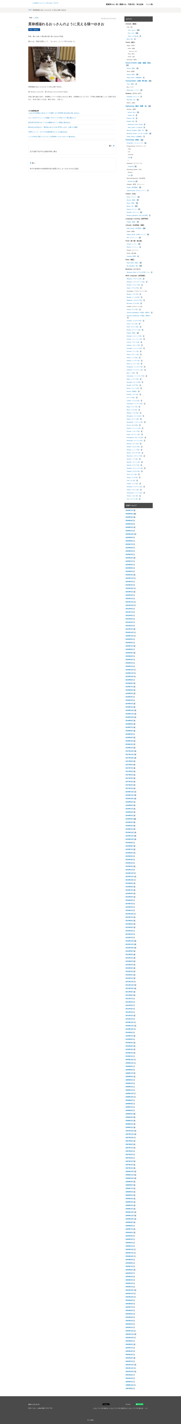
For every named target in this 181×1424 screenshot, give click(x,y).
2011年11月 (130, 985)
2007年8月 (129, 1144)
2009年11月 (130, 1063)
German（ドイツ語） (133, 351)
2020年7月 (129, 646)
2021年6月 (129, 615)
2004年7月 (129, 1266)
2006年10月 (130, 1178)
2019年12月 (130, 670)
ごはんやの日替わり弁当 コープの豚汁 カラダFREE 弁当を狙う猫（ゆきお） (54, 113)
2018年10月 (130, 717)
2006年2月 (129, 1205)
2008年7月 (129, 1107)
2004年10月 (130, 1256)
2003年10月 (130, 1297)
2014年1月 (129, 910)
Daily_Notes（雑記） (133, 262)
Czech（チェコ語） (132, 324)
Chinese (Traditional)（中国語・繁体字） (139, 315)
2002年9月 (129, 1341)
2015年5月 (129, 856)
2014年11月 (130, 876)
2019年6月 (129, 690)
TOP (29, 10)
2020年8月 (129, 642)
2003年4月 (129, 1317)
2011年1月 (129, 1019)
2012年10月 (130, 948)
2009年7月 (129, 1073)
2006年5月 (129, 1195)
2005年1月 (129, 1246)
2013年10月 (130, 914)
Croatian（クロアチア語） (134, 320)
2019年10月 (130, 676)
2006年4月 (129, 1198)
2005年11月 (130, 1215)
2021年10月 (130, 605)
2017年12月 (130, 751)
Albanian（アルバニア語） (134, 279)
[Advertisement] (72, 188)
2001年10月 (130, 1371)
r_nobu (36, 17)
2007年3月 (129, 1161)
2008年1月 (129, 1127)
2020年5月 (129, 653)
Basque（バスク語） (133, 294)
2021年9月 (129, 608)
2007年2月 (129, 1164)
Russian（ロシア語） (133, 443)
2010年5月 (129, 1042)
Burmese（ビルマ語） (133, 303)
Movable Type (131, 181)
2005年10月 (130, 1219)
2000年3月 (129, 1381)
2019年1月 (129, 707)
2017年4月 (129, 778)
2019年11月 (130, 673)
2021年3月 (129, 622)
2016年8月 (129, 805)
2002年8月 (129, 1344)
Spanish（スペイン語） (134, 462)
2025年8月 (129, 541)
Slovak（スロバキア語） (134, 453)
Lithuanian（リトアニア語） (135, 403)
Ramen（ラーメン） (133, 247)
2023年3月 (129, 585)
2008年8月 (129, 1103)
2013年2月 (129, 934)
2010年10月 (130, 1029)
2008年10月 (130, 1097)
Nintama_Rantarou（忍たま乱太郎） (138, 215)
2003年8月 (129, 1303)
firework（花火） (132, 112)
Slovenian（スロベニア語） (135, 456)
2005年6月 (129, 1232)
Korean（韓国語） (132, 391)
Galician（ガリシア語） (134, 345)
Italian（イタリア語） (133, 379)
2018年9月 (129, 720)
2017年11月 (130, 754)
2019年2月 (129, 703)
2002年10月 (130, 1337)
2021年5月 (129, 619)
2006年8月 (129, 1185)
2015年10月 (130, 839)
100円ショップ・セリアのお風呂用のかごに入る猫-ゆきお (47, 132)
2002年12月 (130, 1331)
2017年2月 (129, 785)
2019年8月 (129, 683)
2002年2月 (129, 1358)
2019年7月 (129, 686)
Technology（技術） (133, 140)
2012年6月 (129, 961)
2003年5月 (129, 1314)
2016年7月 (129, 809)
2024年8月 (129, 568)
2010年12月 (130, 1022)
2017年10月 (130, 758)
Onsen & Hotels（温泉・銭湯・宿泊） (139, 63)
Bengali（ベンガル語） (133, 297)
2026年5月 (129, 517)
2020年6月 (129, 649)
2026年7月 (129, 510)
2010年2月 (129, 1053)
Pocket (128, 1404)
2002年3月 (129, 1354)
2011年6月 (129, 1002)
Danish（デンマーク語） (134, 330)
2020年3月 (129, 659)
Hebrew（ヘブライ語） (134, 360)
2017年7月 (129, 768)
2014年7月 (129, 890)
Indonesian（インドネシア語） (136, 376)
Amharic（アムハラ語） (134, 285)
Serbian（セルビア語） (134, 446)
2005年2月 (129, 1242)
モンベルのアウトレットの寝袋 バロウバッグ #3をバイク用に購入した (52, 118)
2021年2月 (129, 625)
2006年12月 (130, 1171)
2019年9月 (129, 680)
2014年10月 (130, 880)
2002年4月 (129, 1351)
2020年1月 (129, 666)
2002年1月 (129, 1361)
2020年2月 (129, 663)
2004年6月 (129, 1270)
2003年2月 (129, 1324)
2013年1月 (129, 937)
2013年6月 (129, 920)
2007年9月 (129, 1141)
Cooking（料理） (132, 256)
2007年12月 (130, 1131)
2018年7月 (129, 727)
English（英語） (131, 222)
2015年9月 (129, 842)
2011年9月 (129, 992)
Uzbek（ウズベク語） (133, 489)
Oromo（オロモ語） (133, 425)
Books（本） (130, 206)
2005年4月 (129, 1236)
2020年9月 (129, 639)
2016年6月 (129, 812)
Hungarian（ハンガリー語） (135, 367)
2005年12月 (130, 1212)
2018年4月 (129, 737)
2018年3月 (129, 741)
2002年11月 (130, 1334)
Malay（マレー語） (132, 406)
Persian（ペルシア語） (133, 431)
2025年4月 (129, 554)
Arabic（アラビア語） (133, 288)
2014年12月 (130, 873)
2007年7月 (129, 1148)
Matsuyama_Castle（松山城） (135, 124)
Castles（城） (131, 121)
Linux (129, 175)
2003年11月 (130, 1293)
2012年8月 (129, 954)
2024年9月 (129, 564)
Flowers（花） (131, 118)
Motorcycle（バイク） (133, 90)
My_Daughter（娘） (133, 266)
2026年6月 (129, 514)
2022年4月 (129, 595)
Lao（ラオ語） (131, 397)
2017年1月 (129, 788)
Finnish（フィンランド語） (135, 339)
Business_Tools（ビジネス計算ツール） (138, 272)
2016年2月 (129, 825)
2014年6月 (129, 893)
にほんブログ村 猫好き (100, 1408)
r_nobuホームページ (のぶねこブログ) (45, 3)
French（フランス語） (133, 342)
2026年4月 (129, 520)
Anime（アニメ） (132, 197)
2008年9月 (129, 1100)
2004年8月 (129, 1263)
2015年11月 (130, 836)
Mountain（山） (131, 99)
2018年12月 (130, 710)
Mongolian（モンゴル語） (134, 416)
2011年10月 (130, 988)
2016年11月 (130, 795)
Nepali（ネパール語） (133, 419)
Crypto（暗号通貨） (133, 187)
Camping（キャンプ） (133, 96)
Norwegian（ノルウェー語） (135, 422)
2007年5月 (129, 1154)
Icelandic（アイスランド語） (135, 370)
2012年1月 (129, 978)
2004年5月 (129, 1273)
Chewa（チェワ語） (133, 309)
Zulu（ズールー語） (133, 499)
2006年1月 (129, 1209)
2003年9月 (129, 1300)
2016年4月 (129, 819)
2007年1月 (129, 1168)
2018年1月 (129, 747)
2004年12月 (130, 1249)
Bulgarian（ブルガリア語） (135, 300)
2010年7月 (129, 1036)
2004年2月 (129, 1283)
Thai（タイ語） (131, 480)
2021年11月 (130, 602)
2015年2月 (129, 866)
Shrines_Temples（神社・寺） (136, 130)
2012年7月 (129, 958)
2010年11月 (130, 1025)
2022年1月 (129, 598)
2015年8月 (129, 846)
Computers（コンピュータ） (135, 143)
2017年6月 (129, 771)
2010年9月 (129, 1032)
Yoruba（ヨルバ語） (133, 496)
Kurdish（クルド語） (133, 394)
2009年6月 (129, 1076)
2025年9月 (129, 537)
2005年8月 (129, 1226)
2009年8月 (129, 1070)
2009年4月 (129, 1083)
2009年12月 (130, 1059)
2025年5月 (129, 551)
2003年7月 (129, 1307)
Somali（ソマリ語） (133, 459)
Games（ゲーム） (132, 209)
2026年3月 (129, 524)
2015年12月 (130, 832)
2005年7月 (129, 1229)
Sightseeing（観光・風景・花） (137, 106)
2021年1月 (129, 629)
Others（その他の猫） (133, 36)
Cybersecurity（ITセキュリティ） (137, 190)
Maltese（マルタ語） (133, 413)
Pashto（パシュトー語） (134, 428)
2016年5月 (129, 815)
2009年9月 (129, 1066)
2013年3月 (129, 931)
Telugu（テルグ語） (133, 477)
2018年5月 (129, 734)
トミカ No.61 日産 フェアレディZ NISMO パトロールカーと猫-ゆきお (51, 136)
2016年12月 (130, 792)
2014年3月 (129, 903)
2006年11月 (130, 1175)
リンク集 (149, 4)
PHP (129, 157)
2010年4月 (129, 1046)
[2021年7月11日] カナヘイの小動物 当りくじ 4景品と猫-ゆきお (49, 122)
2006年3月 (129, 1202)
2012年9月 (129, 951)
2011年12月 (130, 981)
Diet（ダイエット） (132, 237)
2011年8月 (129, 995)
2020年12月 (130, 632)
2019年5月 (129, 693)
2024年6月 (129, 571)
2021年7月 (129, 612)
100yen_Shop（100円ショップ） (136, 234)
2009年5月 (129, 1080)
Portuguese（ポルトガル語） (135, 437)
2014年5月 (129, 897)
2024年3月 (129, 575)
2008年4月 (129, 1117)
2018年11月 (130, 714)
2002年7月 (129, 1348)
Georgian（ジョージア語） (135, 348)
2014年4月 (129, 900)
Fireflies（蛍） (131, 115)
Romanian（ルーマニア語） (135, 440)
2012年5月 (129, 964)
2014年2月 (129, 907)
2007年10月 (130, 1137)
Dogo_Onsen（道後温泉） (135, 77)
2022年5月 (129, 592)
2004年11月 (130, 1253)
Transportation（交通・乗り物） (137, 81)
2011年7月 (129, 998)
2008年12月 (130, 1093)
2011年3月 (129, 1012)
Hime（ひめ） (131, 33)
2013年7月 (129, 917)
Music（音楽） (131, 203)
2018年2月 (129, 744)
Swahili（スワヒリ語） (133, 465)
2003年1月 (129, 1327)
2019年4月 (129, 697)
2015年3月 (129, 863)
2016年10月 (130, 798)
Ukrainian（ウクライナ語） (135, 486)
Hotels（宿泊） (131, 74)
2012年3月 (129, 971)
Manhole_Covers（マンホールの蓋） (138, 133)
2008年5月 (129, 1114)
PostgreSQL (131, 166)
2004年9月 (129, 1259)
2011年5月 (129, 1005)
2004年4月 (129, 1276)
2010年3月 (129, 1049)
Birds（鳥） (130, 39)
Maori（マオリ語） (132, 410)
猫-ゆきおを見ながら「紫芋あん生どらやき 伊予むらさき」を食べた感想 (52, 127)
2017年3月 (129, 781)
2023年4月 (129, 581)
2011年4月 (129, 1009)
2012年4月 (129, 968)
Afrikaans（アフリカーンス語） (136, 282)
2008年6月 (129, 1110)
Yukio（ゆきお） (34, 29)
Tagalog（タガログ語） (134, 471)
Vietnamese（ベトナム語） (135, 493)
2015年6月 (129, 853)
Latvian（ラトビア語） (133, 400)
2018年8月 (129, 724)
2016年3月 (129, 822)
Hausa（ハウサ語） (132, 357)
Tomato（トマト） (132, 244)
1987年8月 (129, 1388)
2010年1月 (129, 1056)
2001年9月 (129, 1375)
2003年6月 (129, 1310)
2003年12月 (130, 1290)
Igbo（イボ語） (131, 373)
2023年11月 (130, 578)
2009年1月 (129, 1090)
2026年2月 (129, 527)
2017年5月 (129, 775)
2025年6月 (129, 547)
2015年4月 (129, 859)
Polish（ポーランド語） (134, 434)
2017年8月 (129, 764)
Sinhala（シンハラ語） (133, 450)
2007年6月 (129, 1151)
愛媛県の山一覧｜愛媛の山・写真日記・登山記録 (124, 4)
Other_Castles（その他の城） (135, 127)
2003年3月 (129, 1320)
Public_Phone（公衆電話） (135, 136)
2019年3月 (129, 700)
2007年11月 (130, 1134)
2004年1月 (129, 1287)
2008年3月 (129, 1120)
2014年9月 (129, 883)
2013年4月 (129, 927)
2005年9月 (129, 1222)
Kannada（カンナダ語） (134, 382)
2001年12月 (130, 1365)
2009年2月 (129, 1087)
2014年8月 (129, 886)
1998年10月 (130, 1385)
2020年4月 (129, 656)
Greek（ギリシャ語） (133, 354)
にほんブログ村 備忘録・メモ (138, 1408)
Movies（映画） (131, 200)
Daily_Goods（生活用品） (134, 228)
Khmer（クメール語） (133, 388)
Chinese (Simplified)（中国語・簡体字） (139, 312)
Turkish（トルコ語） (133, 483)
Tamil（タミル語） (132, 474)
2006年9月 (129, 1181)
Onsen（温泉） (131, 68)
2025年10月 (130, 534)
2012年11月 (130, 944)
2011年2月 (129, 1015)
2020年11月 (130, 636)
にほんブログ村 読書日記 (118, 1408)
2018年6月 (129, 731)
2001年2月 (129, 1378)
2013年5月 (129, 924)
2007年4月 (129, 1158)
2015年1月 (129, 870)
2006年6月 (129, 1192)
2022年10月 (130, 588)
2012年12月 (130, 941)
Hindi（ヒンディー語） (133, 363)
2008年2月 (129, 1124)
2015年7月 (129, 849)
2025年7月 (129, 544)
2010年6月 (129, 1039)
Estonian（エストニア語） (134, 336)
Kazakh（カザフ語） (133, 385)
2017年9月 (129, 761)
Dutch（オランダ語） (133, 327)
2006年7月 (129, 1188)
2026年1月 (129, 531)
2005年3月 (129, 1239)
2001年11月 (130, 1368)
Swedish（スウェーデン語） (135, 468)
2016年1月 (129, 829)
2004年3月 (129, 1280)
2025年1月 (129, 561)
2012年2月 (129, 975)
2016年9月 (129, 802)
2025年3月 (129, 558)
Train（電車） (131, 84)
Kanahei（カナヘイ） (133, 212)
